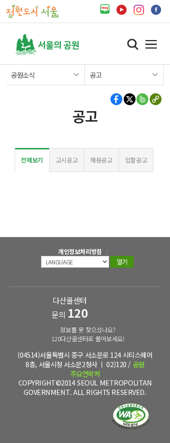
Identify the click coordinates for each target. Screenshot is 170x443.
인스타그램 (138, 10)
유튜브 (121, 10)
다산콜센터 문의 (69, 307)
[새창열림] (105, 9)
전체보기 (32, 160)
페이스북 (156, 10)
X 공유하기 (129, 99)
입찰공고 (136, 160)
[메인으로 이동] (32, 10)
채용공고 (101, 160)
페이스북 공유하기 (116, 99)
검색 (132, 44)
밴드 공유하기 (142, 99)
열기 (151, 44)
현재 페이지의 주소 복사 (155, 99)
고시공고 (67, 160)
